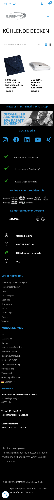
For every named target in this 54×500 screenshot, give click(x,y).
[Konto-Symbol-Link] (42, 3)
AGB (23, 488)
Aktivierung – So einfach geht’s (15, 282)
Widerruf (31, 488)
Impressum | (15, 488)
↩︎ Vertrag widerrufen (10, 377)
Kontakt (4, 343)
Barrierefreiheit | (17, 492)
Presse (4, 317)
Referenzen (6, 304)
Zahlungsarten (7, 373)
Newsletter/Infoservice (11, 347)
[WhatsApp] (5, 4)
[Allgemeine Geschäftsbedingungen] (26, 488)
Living (3, 291)
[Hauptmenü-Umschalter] (48, 16)
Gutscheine (6, 338)
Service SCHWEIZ (9, 360)
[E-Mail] (10, 4)
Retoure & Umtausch (10, 355)
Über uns (5, 299)
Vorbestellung (7, 368)
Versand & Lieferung (10, 364)
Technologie (6, 312)
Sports (4, 308)
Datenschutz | (42, 488)
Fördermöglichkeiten (10, 286)
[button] (27, 382)
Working (5, 321)
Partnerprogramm (9, 351)
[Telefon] (14, 4)
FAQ (3, 334)
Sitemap (29, 492)
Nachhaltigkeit (7, 295)
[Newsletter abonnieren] (27, 118)
